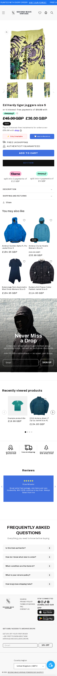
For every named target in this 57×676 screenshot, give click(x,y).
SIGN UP (46, 362)
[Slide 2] (27, 432)
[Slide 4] (31, 432)
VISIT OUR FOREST (38, 3)
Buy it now (28, 163)
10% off (45, 645)
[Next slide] (55, 486)
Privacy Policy (26, 601)
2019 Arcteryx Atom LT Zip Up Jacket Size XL (39, 419)
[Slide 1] (25, 432)
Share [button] (9, 202)
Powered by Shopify (35, 672)
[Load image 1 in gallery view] (13, 90)
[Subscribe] (49, 645)
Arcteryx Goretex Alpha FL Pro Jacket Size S (14, 247)
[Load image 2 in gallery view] (30, 90)
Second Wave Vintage (17, 672)
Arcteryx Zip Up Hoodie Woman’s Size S (38, 247)
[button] (3, 13)
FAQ (21, 606)
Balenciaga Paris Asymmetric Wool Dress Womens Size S (14, 288)
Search (23, 599)
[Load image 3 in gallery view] (47, 90)
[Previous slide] (1, 486)
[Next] (52, 412)
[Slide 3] (29, 432)
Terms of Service (27, 604)
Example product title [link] (16, 418)
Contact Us (24, 609)
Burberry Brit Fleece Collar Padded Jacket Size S (40, 288)
